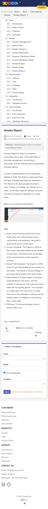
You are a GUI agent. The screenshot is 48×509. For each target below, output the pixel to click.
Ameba (7, 15)
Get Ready (16, 110)
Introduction (17, 24)
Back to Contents (25, 328)
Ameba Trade (18, 67)
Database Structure (20, 121)
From (5, 354)
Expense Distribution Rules (23, 56)
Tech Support (7, 453)
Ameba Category (19, 49)
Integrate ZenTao (19, 103)
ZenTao (4, 433)
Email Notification (13, 373)
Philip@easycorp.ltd (15, 470)
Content (7, 379)
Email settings (18, 92)
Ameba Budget (18, 64)
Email (5, 364)
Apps (14, 89)
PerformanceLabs (8, 416)
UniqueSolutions (8, 412)
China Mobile (6, 424)
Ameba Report (19, 15)
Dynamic (5, 457)
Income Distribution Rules (23, 60)
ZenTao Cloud (7, 440)
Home (16, 12)
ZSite (3, 437)
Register (42, 7)
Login (32, 7)
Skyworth (5, 420)
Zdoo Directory (18, 114)
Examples (16, 35)
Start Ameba (17, 45)
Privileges (16, 85)
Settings (15, 78)
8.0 (24, 500)
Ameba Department (20, 53)
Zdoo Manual (36, 12)
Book (25, 12)
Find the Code (18, 118)
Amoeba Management (21, 42)
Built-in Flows (18, 27)
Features (16, 31)
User (14, 82)
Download (5, 461)
